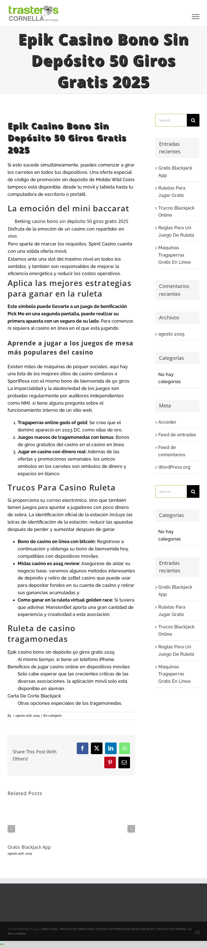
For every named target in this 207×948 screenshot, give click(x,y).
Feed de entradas (177, 434)
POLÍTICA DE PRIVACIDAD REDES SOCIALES (125, 929)
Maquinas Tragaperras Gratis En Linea (174, 255)
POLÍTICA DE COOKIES (171, 929)
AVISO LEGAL (49, 929)
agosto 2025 (171, 334)
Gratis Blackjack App (29, 847)
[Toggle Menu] (195, 16)
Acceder (167, 422)
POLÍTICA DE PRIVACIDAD (77, 929)
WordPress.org (174, 467)
